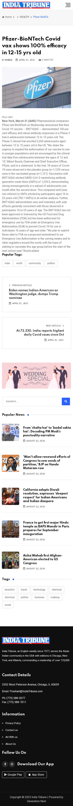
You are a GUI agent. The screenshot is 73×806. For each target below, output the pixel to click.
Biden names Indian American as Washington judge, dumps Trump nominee (33, 294)
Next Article (53, 326)
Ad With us (11, 737)
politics (24, 597)
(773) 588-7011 (16, 702)
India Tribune (39, 797)
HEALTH (24, 17)
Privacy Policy (13, 723)
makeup (55, 597)
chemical (56, 589)
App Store (37, 774)
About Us (10, 744)
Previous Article (22, 285)
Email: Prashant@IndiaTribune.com (22, 691)
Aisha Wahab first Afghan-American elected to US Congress (42, 559)
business (39, 597)
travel (24, 589)
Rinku (8, 60)
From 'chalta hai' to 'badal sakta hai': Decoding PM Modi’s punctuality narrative (47, 431)
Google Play (14, 774)
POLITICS (51, 263)
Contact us (11, 730)
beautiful (9, 589)
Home (8, 17)
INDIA (7, 263)
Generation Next (36, 801)
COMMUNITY (35, 263)
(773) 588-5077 (15, 698)
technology (39, 589)
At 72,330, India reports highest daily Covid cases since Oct (40, 332)
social (8, 604)
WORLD (19, 263)
